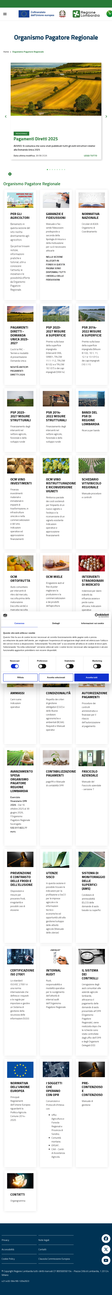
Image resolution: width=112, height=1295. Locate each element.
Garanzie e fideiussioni (56, 216)
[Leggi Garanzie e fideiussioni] (56, 200)
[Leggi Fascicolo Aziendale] (92, 759)
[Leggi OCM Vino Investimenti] (20, 466)
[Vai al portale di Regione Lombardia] (89, 14)
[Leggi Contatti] (20, 1181)
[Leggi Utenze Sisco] (56, 860)
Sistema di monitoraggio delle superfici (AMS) (92, 881)
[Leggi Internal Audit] (56, 956)
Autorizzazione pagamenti (92, 695)
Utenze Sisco (52, 875)
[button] (47, 169)
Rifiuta (20, 677)
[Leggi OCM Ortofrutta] (20, 563)
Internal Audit (53, 972)
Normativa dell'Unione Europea (20, 1087)
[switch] (42, 666)
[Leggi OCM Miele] (56, 563)
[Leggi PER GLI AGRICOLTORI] (20, 200)
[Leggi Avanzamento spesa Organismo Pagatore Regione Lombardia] (20, 758)
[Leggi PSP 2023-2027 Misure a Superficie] (56, 314)
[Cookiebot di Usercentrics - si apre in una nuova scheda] (97, 615)
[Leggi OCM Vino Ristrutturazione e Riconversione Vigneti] (56, 466)
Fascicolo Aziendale (90, 773)
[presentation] (5, 116)
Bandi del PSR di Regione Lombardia (90, 418)
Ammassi (17, 693)
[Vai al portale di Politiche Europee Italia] (65, 14)
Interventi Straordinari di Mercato (92, 580)
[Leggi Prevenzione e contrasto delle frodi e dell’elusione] (20, 859)
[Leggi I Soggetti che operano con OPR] (56, 1069)
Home (6, 51)
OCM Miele (54, 577)
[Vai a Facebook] (92, 1238)
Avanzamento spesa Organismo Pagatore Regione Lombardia (20, 781)
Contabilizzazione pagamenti (56, 773)
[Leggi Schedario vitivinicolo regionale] (92, 466)
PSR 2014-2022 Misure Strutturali (56, 416)
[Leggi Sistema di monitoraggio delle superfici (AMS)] (92, 859)
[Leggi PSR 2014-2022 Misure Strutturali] (56, 398)
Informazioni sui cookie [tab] (92, 623)
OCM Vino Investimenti (20, 481)
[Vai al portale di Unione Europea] (38, 14)
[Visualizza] (56, 96)
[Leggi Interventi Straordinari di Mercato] (92, 564)
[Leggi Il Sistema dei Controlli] (92, 956)
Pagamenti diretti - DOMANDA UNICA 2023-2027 (19, 335)
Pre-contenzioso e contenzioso (92, 1089)
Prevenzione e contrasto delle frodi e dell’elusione (20, 879)
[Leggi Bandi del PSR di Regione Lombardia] (92, 398)
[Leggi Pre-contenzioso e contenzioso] (92, 1069)
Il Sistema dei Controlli (90, 974)
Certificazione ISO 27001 (20, 972)
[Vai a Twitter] (92, 1249)
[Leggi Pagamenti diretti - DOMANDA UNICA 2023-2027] (20, 314)
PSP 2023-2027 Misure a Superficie (56, 331)
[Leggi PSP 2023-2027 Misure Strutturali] (20, 398)
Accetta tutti (91, 677)
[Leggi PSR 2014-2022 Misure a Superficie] (92, 314)
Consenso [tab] (19, 623)
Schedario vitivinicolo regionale (91, 483)
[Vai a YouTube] (92, 1260)
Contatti (17, 1194)
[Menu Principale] (5, 14)
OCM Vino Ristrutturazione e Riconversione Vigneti (56, 485)
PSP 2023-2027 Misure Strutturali (20, 416)
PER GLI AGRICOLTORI (20, 216)
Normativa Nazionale (90, 216)
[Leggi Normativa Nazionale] (92, 200)
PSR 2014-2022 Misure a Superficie (91, 331)
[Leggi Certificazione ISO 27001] (20, 956)
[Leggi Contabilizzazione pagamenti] (56, 758)
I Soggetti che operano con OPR (54, 1089)
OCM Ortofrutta (20, 579)
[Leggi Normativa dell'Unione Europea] (20, 1070)
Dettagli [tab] (56, 623)
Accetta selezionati (56, 677)
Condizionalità (56, 693)
